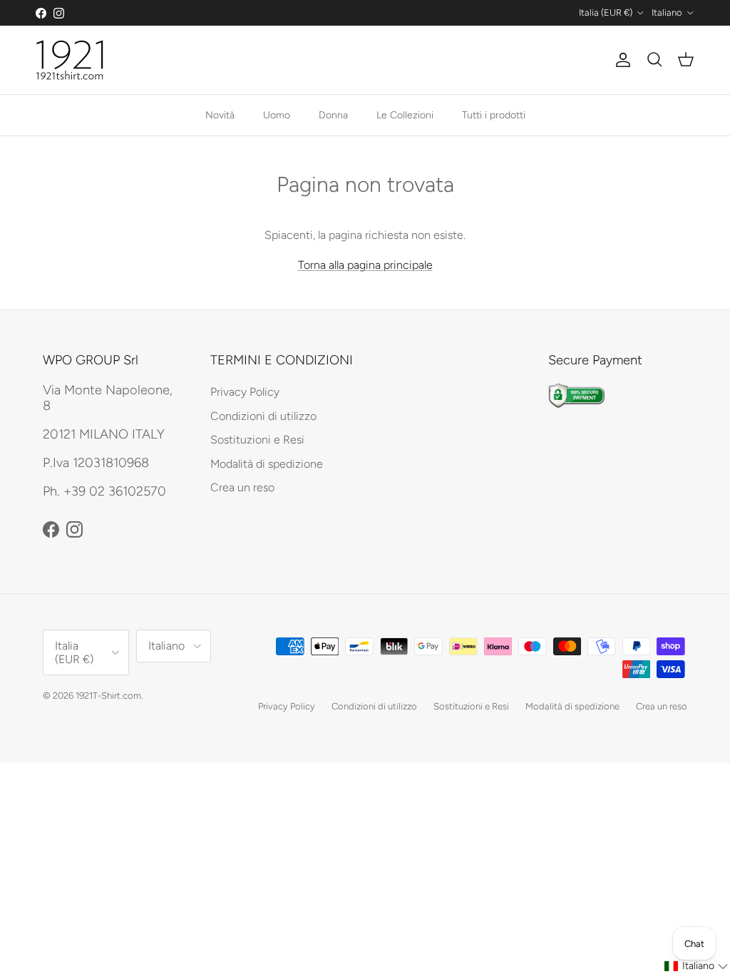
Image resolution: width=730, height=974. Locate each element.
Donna (333, 115)
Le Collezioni (404, 115)
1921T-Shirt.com (108, 695)
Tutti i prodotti (493, 115)
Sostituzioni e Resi (257, 439)
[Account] (620, 59)
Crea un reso (242, 487)
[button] (696, 966)
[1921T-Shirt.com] (69, 60)
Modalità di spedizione (266, 464)
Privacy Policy (244, 392)
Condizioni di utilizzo (263, 416)
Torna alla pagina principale (365, 265)
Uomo (276, 115)
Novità (220, 115)
